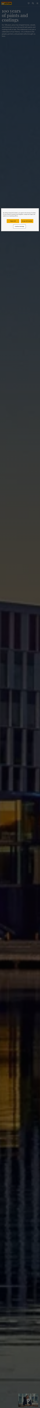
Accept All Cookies (27, 221)
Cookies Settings (19, 226)
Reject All (13, 221)
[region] (20, 219)
